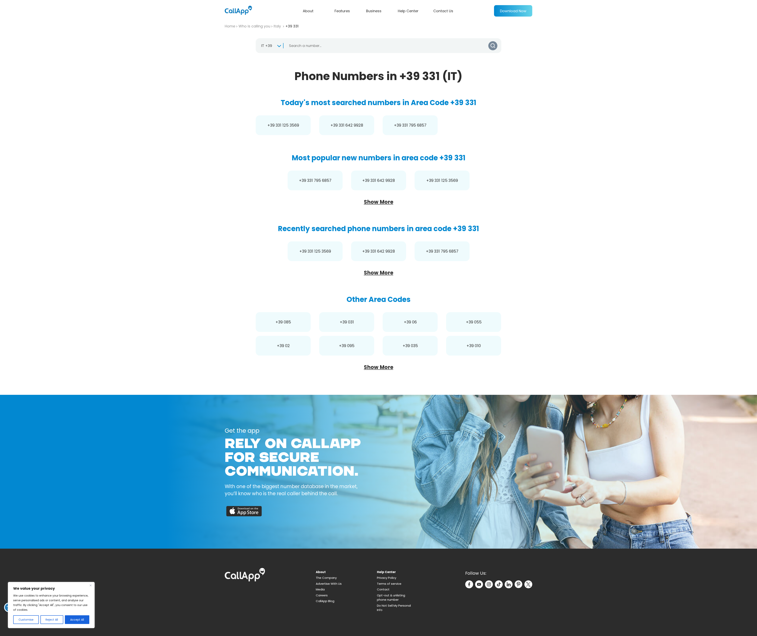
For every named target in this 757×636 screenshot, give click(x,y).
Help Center (408, 10)
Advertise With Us (329, 584)
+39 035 (410, 345)
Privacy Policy (386, 578)
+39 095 (346, 345)
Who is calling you (254, 26)
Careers (322, 595)
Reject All (52, 620)
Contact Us (443, 10)
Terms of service (389, 584)
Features (342, 10)
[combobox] (269, 46)
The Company (326, 578)
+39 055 (474, 322)
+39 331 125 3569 (283, 125)
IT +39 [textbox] (266, 45)
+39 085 (283, 322)
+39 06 (410, 322)
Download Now (513, 10)
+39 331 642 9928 (346, 125)
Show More (378, 201)
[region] (51, 605)
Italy (278, 26)
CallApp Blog (325, 601)
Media (320, 589)
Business (373, 10)
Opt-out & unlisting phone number (391, 597)
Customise (26, 620)
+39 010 (473, 345)
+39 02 (283, 345)
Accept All (77, 620)
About (308, 10)
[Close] (90, 585)
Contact (383, 589)
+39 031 (347, 322)
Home (230, 26)
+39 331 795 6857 (410, 125)
